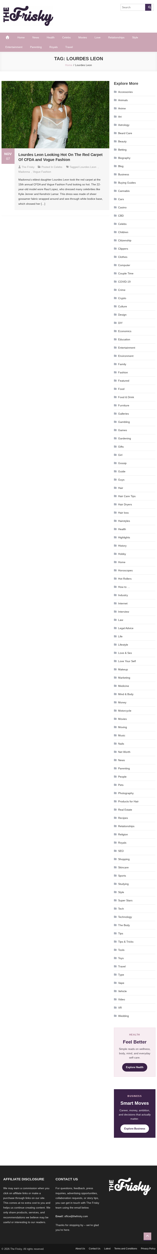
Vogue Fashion (42, 171)
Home (21, 37)
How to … (124, 586)
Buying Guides (127, 182)
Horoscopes (125, 570)
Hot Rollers (125, 578)
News (35, 37)
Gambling (124, 421)
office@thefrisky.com (76, 1216)
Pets (120, 784)
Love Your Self (127, 661)
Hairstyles (124, 520)
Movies (82, 37)
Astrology (123, 124)
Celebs (66, 37)
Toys (121, 958)
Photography (126, 793)
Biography (124, 157)
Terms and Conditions (125, 1248)
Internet (123, 603)
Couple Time (125, 273)
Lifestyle (123, 644)
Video (121, 999)
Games (122, 430)
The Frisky (28, 166)
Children (123, 232)
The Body (124, 925)
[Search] (148, 7)
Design (122, 314)
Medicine (123, 685)
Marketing (124, 677)
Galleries (123, 413)
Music (121, 735)
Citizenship (124, 240)
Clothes (122, 256)
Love (98, 37)
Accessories (125, 91)
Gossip (122, 463)
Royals (53, 47)
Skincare (123, 867)
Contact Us (94, 1248)
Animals (123, 100)
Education (124, 339)
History (122, 545)
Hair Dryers (125, 504)
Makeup (123, 669)
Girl (120, 454)
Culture (122, 306)
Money (122, 702)
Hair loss (123, 512)
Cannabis (124, 190)
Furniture (123, 405)
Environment (125, 355)
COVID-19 (124, 281)
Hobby (122, 553)
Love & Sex (125, 652)
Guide (121, 471)
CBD (121, 215)
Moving (122, 727)
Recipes (123, 817)
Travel (69, 47)
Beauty (122, 141)
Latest (107, 1248)
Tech (121, 908)
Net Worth (124, 751)
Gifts (121, 446)
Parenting (36, 47)
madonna (24, 171)
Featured (123, 380)
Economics (124, 331)
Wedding (123, 1015)
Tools (121, 949)
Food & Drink (126, 397)
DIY (120, 322)
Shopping (124, 859)
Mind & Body (125, 694)
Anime (122, 108)
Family (122, 364)
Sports (122, 875)
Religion (123, 834)
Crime (121, 289)
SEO (121, 850)
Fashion (123, 372)
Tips (120, 933)
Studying (123, 883)
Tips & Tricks (125, 941)
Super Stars (125, 900)
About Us (80, 1248)
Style (135, 37)
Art (120, 116)
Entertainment (13, 47)
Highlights (124, 537)
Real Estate (125, 809)
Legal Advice (125, 628)
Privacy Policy (148, 1248)
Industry (123, 595)
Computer (124, 265)
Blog (120, 166)
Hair (120, 487)
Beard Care (125, 133)
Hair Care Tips (127, 496)
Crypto (122, 298)
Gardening (124, 438)
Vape (121, 982)
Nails (121, 743)
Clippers (123, 248)
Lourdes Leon (87, 166)
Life (120, 636)
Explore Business (134, 1128)
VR (120, 1007)
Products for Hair (128, 801)
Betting (122, 149)
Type (121, 974)
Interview (123, 611)
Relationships (116, 37)
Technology (125, 916)
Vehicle (122, 991)
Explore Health (134, 1067)
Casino (122, 207)
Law (120, 619)
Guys (121, 479)
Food (121, 388)
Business (123, 174)
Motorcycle (124, 710)
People (122, 776)
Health (51, 37)
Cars (121, 199)
